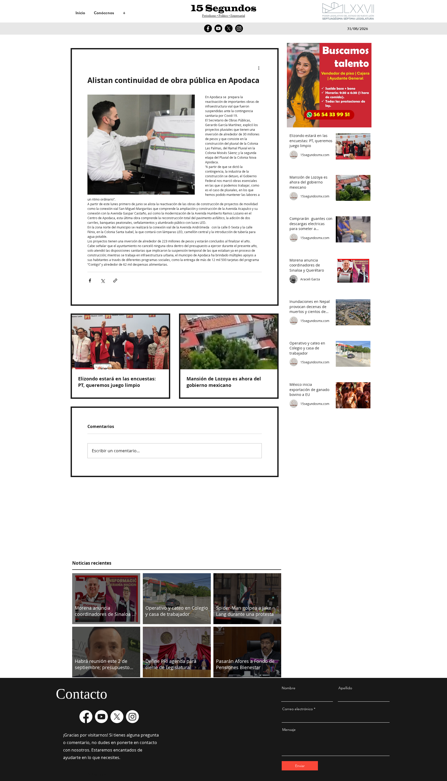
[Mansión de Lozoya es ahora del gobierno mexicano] (228, 342)
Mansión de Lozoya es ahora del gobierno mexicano (224, 382)
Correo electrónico (297, 709)
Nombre (288, 688)
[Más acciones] (259, 68)
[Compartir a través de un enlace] (115, 280)
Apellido (345, 688)
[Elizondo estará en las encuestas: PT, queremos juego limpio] (120, 342)
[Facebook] (208, 28)
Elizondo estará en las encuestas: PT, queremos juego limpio (117, 382)
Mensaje (289, 729)
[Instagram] (239, 28)
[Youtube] (218, 28)
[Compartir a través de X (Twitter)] (102, 280)
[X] (229, 28)
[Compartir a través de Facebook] (89, 280)
